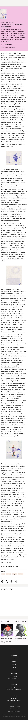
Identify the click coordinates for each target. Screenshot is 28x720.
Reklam (18, 711)
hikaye (3, 574)
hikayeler (15, 574)
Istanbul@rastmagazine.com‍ (14, 689)
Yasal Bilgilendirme (12, 711)
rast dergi (8, 574)
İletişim (11, 708)
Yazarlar (18, 706)
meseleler (20, 574)
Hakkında (12, 706)
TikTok (14, 667)
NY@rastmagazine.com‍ (14, 678)
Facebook (14, 661)
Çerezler (18, 708)
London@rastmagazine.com (14, 700)
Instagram (14, 655)
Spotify (14, 664)
